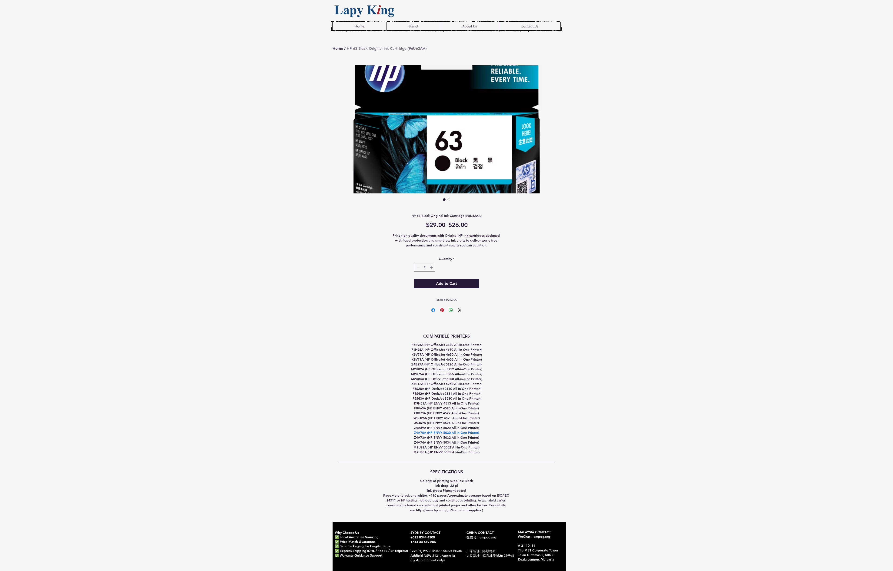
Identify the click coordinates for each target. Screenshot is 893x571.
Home (338, 48)
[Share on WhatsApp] (451, 310)
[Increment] (432, 267)
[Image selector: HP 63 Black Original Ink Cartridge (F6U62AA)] (444, 199)
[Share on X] (460, 310)
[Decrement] (417, 267)
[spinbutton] (424, 267)
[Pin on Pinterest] (442, 310)
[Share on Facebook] (433, 310)
